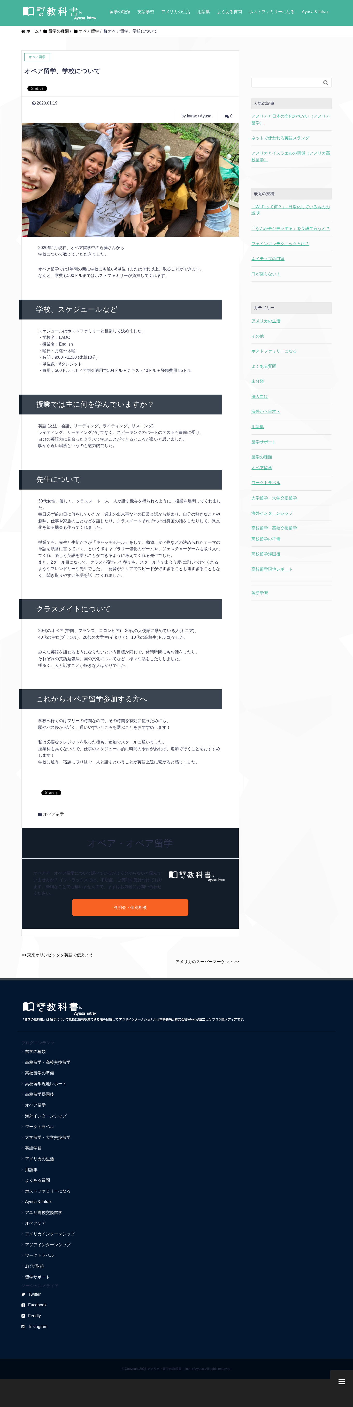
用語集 (203, 12)
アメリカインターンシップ (50, 1234)
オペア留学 (53, 814)
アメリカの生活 (175, 12)
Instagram (37, 1326)
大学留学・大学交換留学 (274, 498)
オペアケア (35, 1223)
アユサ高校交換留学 (43, 1212)
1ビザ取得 (34, 1266)
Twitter (34, 1294)
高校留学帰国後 (265, 554)
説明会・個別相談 (130, 907)
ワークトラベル (265, 483)
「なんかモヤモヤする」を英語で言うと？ (290, 228)
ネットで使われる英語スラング (280, 138)
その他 (257, 336)
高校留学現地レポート (272, 569)
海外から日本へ (265, 411)
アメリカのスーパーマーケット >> (207, 962)
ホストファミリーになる (272, 12)
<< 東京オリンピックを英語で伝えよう (57, 955)
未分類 (257, 381)
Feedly (34, 1316)
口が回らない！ (265, 274)
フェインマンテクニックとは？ (280, 244)
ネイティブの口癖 (268, 259)
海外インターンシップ (272, 513)
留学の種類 (120, 12)
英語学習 (145, 12)
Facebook (37, 1305)
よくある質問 (229, 12)
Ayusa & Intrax (315, 12)
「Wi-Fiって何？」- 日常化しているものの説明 (290, 210)
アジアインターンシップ (48, 1245)
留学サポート (263, 442)
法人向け (259, 396)
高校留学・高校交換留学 (274, 528)
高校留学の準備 (265, 539)
